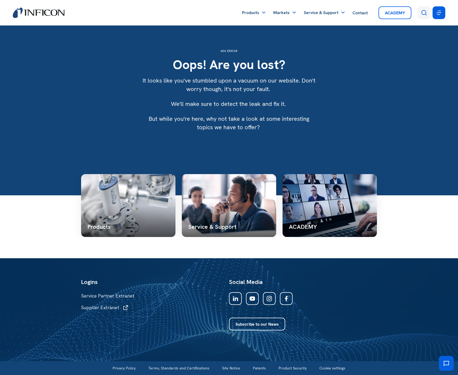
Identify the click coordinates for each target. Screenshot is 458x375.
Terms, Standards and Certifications (178, 368)
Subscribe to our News (257, 324)
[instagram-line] (269, 298)
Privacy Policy (124, 368)
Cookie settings (332, 368)
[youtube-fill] (252, 298)
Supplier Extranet (100, 307)
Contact (360, 13)
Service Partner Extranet (107, 296)
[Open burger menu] (439, 12)
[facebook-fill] (286, 298)
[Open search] (424, 12)
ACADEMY (395, 13)
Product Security (293, 368)
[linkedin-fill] (235, 298)
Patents (259, 368)
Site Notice (231, 368)
